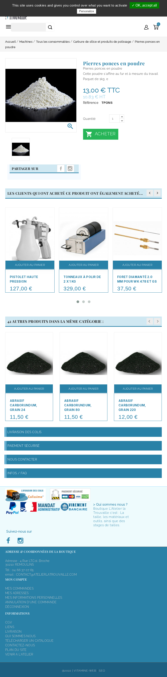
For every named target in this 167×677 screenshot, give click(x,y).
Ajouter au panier (30, 264)
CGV (8, 622)
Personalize (86, 11)
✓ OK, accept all (144, 5)
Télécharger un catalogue (29, 640)
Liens (9, 627)
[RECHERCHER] (50, 27)
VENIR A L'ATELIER (19, 654)
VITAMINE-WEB (85, 670)
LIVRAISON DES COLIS (24, 432)
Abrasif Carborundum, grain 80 (78, 405)
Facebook (9, 541)
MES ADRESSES (17, 593)
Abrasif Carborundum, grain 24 (23, 405)
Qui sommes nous (20, 636)
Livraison (13, 631)
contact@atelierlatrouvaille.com (46, 574)
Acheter (101, 134)
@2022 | (68, 670)
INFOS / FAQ (17, 473)
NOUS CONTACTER (22, 459)
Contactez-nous (20, 645)
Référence (91, 102)
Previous (150, 321)
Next (157, 321)
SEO (102, 670)
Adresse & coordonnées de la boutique (40, 552)
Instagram (70, 168)
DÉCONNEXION (17, 606)
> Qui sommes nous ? (110, 504)
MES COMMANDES (19, 588)
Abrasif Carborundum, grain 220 (132, 405)
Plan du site (16, 650)
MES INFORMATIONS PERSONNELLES (33, 597)
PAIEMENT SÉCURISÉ (23, 445)
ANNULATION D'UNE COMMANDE (31, 602)
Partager (60, 168)
